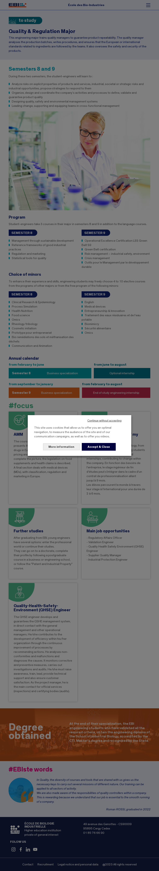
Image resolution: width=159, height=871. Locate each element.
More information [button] (61, 446)
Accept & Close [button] (99, 446)
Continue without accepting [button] (104, 420)
